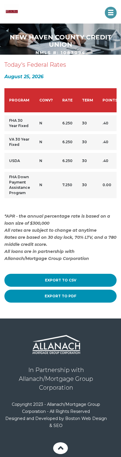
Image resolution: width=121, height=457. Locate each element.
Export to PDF (60, 296)
